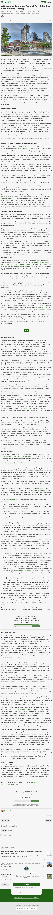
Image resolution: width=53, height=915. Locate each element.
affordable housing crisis (29, 146)
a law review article (12, 700)
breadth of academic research (43, 68)
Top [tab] (3, 847)
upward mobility (43, 307)
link (15, 360)
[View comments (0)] (7, 20)
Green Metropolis (7, 385)
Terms (29, 905)
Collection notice (35, 905)
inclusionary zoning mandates (16, 236)
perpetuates (36, 342)
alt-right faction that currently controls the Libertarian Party (17, 456)
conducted (28, 266)
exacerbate (24, 367)
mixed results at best (28, 422)
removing (15, 264)
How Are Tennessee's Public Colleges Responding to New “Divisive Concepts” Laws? (20, 863)
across (42, 262)
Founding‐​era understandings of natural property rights (29, 570)
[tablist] (7, 830)
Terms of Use (33, 887)
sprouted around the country (22, 148)
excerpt (27, 548)
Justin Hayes (7, 15)
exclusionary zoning (23, 264)
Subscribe (43, 2)
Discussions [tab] (11, 847)
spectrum (3, 264)
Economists (34, 262)
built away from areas (18, 424)
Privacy (25, 905)
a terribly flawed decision (18, 560)
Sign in (49, 2)
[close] (40, 867)
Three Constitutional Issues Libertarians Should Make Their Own (23, 114)
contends (48, 243)
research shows (27, 408)
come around (37, 646)
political (48, 262)
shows (48, 282)
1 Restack (12, 810)
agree (8, 264)
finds (47, 360)
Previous (6, 820)
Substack (20, 912)
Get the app (33, 908)
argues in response (14, 499)
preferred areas (5, 220)
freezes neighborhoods (23, 709)
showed (38, 724)
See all (4, 884)
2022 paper (31, 154)
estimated (23, 292)
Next (47, 820)
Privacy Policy (37, 888)
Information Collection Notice (26, 888)
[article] (26, 856)
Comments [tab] (4, 830)
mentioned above (37, 488)
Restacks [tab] (10, 830)
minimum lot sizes (21, 206)
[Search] (50, 847)
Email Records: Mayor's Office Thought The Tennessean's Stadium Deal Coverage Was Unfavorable (21, 852)
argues (22, 247)
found (15, 751)
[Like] (2, 871)
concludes (42, 351)
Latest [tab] (6, 847)
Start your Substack (23, 908)
